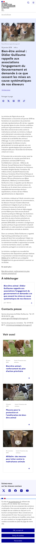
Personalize (18, 541)
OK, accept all (18, 530)
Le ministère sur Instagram (21, 490)
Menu (33, 2)
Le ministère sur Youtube (27, 490)
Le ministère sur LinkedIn (9, 490)
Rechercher (28, 2)
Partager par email (19, 101)
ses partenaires (13, 502)
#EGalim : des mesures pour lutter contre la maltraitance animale (16, 459)
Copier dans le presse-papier (24, 101)
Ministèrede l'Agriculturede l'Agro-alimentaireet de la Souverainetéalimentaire (8, 5)
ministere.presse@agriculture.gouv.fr (19, 325)
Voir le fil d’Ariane (6, 14)
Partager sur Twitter (8, 101)
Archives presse (6, 90)
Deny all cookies (18, 535)
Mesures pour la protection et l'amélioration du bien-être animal (16, 414)
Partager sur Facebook (3, 101)
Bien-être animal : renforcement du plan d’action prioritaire (15, 272)
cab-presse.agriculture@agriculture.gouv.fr (14, 317)
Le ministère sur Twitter (3, 490)
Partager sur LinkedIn (14, 101)
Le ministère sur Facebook (15, 490)
